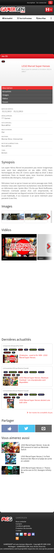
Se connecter (41, 3)
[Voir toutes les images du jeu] (48, 222)
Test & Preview (25, 18)
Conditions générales (23, 526)
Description (7, 88)
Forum (5, 102)
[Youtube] (25, 534)
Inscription (31, 3)
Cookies (18, 531)
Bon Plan (42, 18)
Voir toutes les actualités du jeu (40, 412)
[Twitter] (21, 534)
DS (3, 61)
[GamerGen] (12, 10)
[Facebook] (17, 534)
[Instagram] (29, 534)
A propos (19, 524)
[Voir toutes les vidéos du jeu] (48, 252)
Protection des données (24, 528)
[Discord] (33, 534)
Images (5, 95)
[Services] (17, 538)
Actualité (8, 18)
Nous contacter (21, 521)
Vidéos (5, 98)
